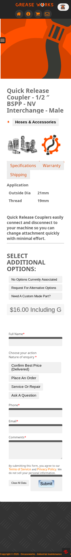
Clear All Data (18, 483)
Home (19, 14)
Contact (47, 14)
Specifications (23, 165)
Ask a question (23, 395)
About (28, 14)
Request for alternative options (33, 288)
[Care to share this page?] (66, 552)
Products (38, 14)
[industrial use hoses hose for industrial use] (51, 145)
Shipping (18, 174)
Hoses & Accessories (35, 122)
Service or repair (25, 387)
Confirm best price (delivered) (26, 367)
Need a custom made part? (31, 296)
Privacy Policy (46, 469)
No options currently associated (34, 279)
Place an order (23, 378)
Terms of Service (20, 469)
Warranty (52, 165)
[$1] (63, 7)
